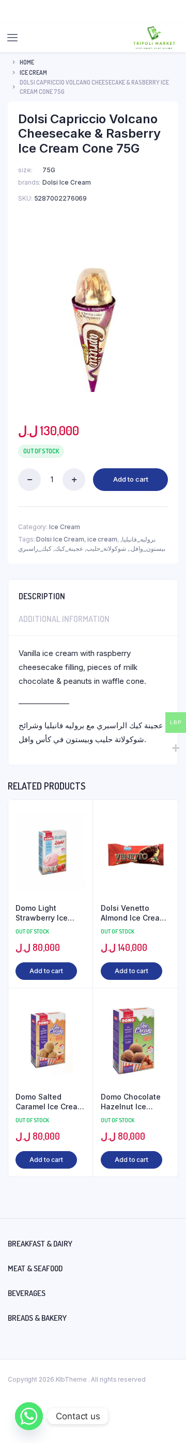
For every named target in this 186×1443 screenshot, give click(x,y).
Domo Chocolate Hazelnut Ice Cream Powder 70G (131, 1102)
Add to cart (130, 479)
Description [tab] (42, 596)
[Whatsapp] (29, 1416)
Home (27, 62)
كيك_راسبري (35, 548)
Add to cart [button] (46, 971)
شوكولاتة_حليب (106, 548)
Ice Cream (33, 72)
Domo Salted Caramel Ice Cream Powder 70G (50, 1102)
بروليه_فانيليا (139, 539)
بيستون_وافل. (147, 548)
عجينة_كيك (69, 548)
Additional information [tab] (64, 619)
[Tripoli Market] (154, 37)
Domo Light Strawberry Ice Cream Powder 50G (50, 913)
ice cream (102, 539)
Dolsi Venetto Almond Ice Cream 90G (133, 913)
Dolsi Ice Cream (60, 539)
